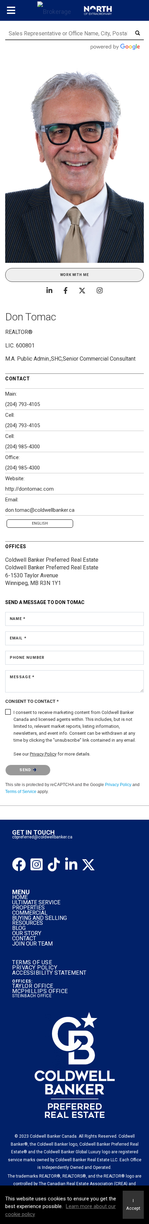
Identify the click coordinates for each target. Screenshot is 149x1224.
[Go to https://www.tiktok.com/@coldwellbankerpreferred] (54, 864)
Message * (22, 677)
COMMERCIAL (29, 913)
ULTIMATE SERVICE (36, 902)
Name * (18, 619)
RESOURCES (27, 923)
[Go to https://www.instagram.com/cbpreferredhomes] (36, 864)
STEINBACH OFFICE (32, 995)
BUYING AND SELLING (39, 918)
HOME (20, 897)
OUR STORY (26, 933)
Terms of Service (20, 791)
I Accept (133, 1204)
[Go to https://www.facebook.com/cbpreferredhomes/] (19, 864)
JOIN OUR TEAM (33, 943)
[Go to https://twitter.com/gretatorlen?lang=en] (88, 864)
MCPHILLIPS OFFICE (40, 991)
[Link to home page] (74, 10)
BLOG (19, 928)
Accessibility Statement (49, 972)
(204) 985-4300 (22, 446)
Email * (18, 638)
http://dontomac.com (29, 489)
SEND (26, 770)
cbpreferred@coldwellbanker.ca (42, 837)
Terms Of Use (32, 962)
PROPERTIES (28, 907)
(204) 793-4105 (22, 404)
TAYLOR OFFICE (32, 986)
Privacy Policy (118, 784)
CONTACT (24, 938)
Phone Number (27, 657)
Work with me (74, 275)
